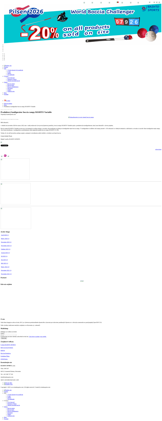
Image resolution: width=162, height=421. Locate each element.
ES (115, 2)
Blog (5, 93)
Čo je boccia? (11, 77)
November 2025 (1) (6, 245)
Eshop (5, 82)
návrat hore (158, 149)
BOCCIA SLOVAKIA (7, 347)
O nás (9, 71)
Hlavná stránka (8, 103)
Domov (6, 67)
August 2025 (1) (5, 252)
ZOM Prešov (4, 359)
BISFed (3, 350)
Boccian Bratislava (6, 353)
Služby (9, 73)
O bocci (6, 76)
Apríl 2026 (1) (5, 235)
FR (107, 2)
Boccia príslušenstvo (12, 87)
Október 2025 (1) (5, 249)
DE (98, 2)
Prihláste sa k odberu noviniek (9, 331)
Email (3, 333)
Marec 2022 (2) (5, 267)
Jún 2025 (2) (4, 260)
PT (119, 2)
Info (5, 68)
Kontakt (6, 94)
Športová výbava (11, 79)
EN (90, 2)
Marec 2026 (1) (5, 238)
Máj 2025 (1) (4, 263)
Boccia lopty (10, 85)
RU (128, 2)
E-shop (8, 100)
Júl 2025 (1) (4, 256)
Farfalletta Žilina (5, 356)
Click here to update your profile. (37, 336)
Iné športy (10, 88)
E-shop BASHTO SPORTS (8, 345)
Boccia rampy (11, 83)
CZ (135, 2)
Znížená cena (11, 91)
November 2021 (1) (6, 274)
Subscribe (3, 338)
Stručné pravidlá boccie (13, 80)
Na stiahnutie (10, 74)
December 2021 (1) (6, 270)
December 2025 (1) (6, 242)
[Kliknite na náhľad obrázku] (81, 117)
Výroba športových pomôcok (15, 70)
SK (145, 2)
